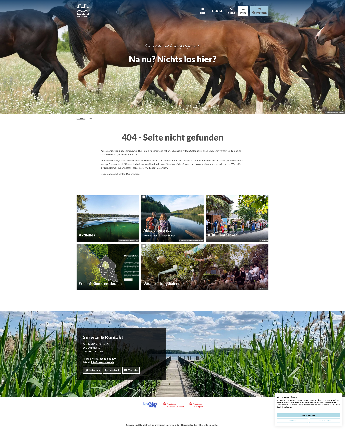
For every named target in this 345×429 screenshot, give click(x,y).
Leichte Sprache (209, 424)
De (220, 11)
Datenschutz (172, 424)
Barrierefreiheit (190, 424)
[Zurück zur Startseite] (83, 10)
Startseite (81, 118)
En (216, 11)
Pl (212, 11)
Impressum (157, 424)
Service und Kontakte (138, 424)
